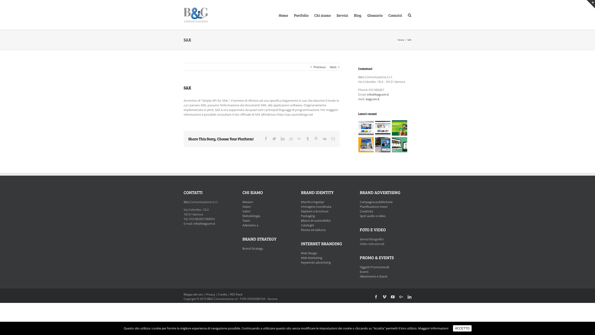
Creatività (366, 211)
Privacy (210, 294)
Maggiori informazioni (433, 328)
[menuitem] (286, 15)
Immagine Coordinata (316, 206)
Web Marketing (311, 258)
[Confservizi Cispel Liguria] (400, 128)
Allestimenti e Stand (373, 276)
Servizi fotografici (371, 239)
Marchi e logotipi (312, 202)
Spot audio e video (373, 216)
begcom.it (373, 99)
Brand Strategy (252, 248)
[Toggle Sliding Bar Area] (591, 4)
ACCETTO (462, 328)
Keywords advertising (316, 262)
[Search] (409, 15)
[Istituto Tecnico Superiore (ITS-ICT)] (383, 144)
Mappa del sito (193, 294)
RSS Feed (236, 294)
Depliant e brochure (314, 211)
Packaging (308, 216)
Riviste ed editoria (313, 230)
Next (333, 67)
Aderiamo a (250, 225)
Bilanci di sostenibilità (316, 220)
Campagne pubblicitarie (376, 202)
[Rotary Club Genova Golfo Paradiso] (366, 144)
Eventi (364, 272)
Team (246, 220)
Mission (247, 202)
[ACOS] (366, 128)
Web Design (309, 253)
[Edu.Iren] (400, 144)
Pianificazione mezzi (373, 206)
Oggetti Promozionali (374, 267)
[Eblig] (383, 128)
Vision (246, 206)
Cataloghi (307, 225)
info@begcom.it (378, 94)
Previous (320, 67)
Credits (222, 294)
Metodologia (251, 216)
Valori (246, 211)
